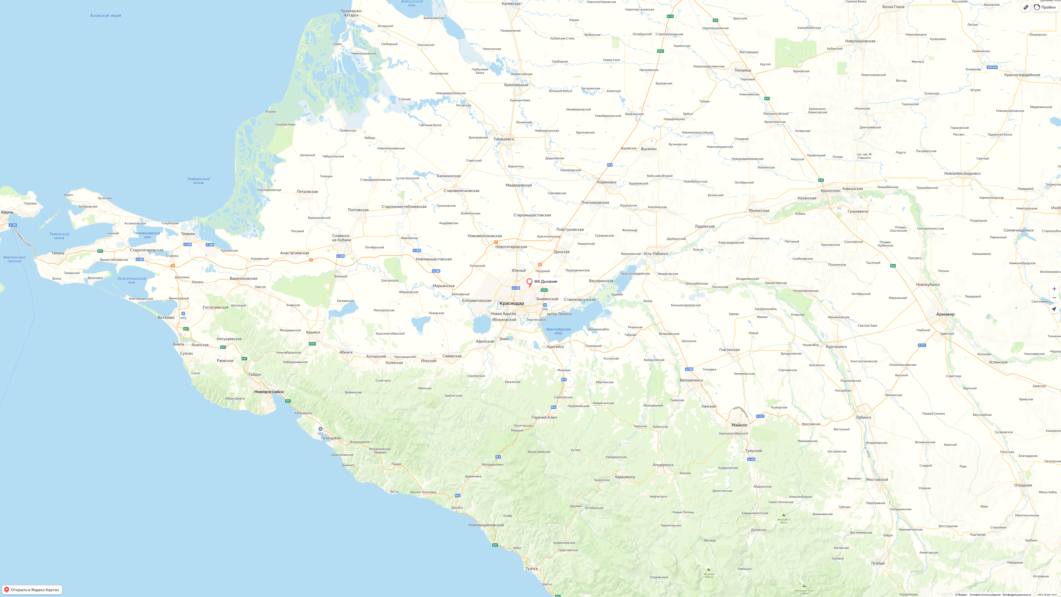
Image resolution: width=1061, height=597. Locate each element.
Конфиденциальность (1017, 594)
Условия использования (985, 594)
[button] (1025, 7)
